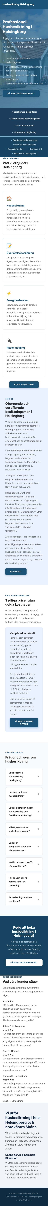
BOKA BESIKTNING (24, 384)
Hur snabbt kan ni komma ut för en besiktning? (18, 881)
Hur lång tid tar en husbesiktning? (18, 794)
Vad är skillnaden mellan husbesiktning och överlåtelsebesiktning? (21, 811)
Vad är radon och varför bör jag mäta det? (21, 864)
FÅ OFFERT (16, 571)
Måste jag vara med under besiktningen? (19, 829)
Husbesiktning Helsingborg (18, 4)
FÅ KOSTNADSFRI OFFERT (21, 93)
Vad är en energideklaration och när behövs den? (20, 846)
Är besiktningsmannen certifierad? (20, 899)
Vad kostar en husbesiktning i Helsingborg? (16, 776)
